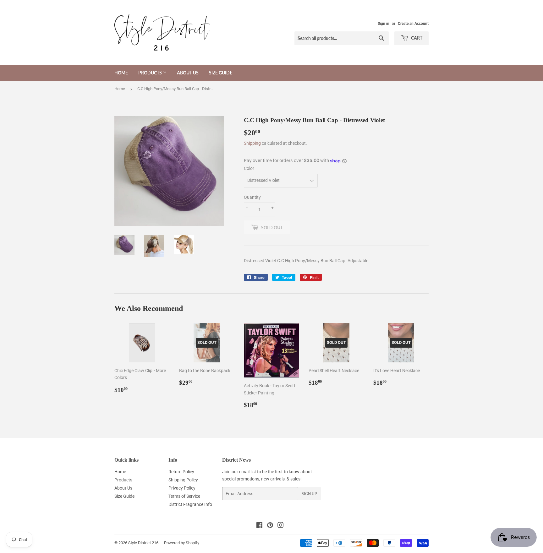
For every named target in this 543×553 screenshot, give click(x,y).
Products (150, 72)
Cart (416, 38)
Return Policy (181, 471)
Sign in (383, 23)
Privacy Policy (181, 488)
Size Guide (220, 72)
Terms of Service (184, 496)
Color (249, 168)
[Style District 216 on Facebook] (259, 526)
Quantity (252, 197)
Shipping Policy (183, 479)
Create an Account (413, 23)
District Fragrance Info (190, 504)
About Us (188, 72)
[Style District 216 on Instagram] (280, 526)
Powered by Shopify (181, 542)
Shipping (252, 143)
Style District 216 (143, 542)
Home (121, 72)
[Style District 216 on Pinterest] (270, 526)
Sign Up (309, 493)
